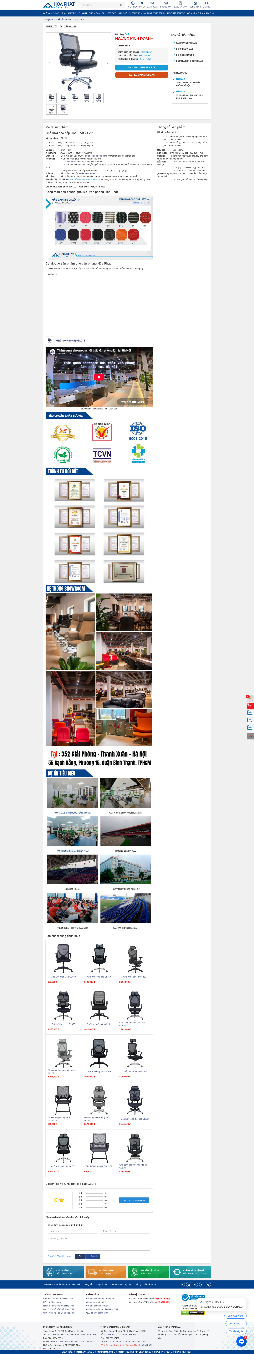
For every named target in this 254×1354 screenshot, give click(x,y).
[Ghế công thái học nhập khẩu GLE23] (63, 1053)
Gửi (80, 1256)
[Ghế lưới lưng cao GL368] (63, 1005)
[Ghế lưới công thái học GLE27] (135, 1100)
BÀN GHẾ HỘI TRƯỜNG (129, 13)
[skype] (208, 1284)
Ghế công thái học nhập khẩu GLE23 (61, 1071)
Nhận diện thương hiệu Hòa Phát (58, 1306)
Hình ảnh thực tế (62, 1284)
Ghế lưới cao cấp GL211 (70, 340)
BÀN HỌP (100, 13)
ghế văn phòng (95, 156)
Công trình (195, 7)
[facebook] (201, 1284)
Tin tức (210, 13)
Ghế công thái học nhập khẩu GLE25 (133, 1166)
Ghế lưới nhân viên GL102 (99, 1024)
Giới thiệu (133, 7)
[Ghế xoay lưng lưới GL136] (99, 1053)
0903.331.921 (144, 1341)
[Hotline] (250, 706)
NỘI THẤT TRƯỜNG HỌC (179, 13)
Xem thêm (198, 13)
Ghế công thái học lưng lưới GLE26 (132, 1024)
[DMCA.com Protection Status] (196, 1312)
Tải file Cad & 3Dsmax (141, 75)
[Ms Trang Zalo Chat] (250, 728)
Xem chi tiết (145, 59)
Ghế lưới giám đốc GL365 (63, 1166)
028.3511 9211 (114, 1334)
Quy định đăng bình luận (59, 1256)
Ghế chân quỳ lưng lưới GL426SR (59, 1119)
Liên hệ (206, 7)
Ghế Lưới (79, 19)
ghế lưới (72, 162)
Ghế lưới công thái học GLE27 (135, 1119)
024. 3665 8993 (88, 1334)
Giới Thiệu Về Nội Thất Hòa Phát (58, 1309)
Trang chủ (48, 19)
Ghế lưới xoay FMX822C (134, 977)
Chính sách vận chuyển (97, 1306)
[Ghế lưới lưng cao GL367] (99, 958)
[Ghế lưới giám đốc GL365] (63, 1148)
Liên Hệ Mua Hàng (52, 1302)
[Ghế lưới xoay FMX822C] (135, 958)
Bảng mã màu (180, 7)
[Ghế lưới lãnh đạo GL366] (135, 1053)
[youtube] (195, 1284)
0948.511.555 (57, 1341)
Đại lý (142, 7)
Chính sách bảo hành (96, 1302)
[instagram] (188, 1284)
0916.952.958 (129, 1341)
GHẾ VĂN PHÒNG (51, 13)
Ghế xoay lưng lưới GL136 (99, 1071)
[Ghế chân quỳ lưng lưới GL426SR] (63, 1100)
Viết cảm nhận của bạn (134, 1200)
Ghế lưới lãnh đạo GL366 (135, 1071)
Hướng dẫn (165, 7)
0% (106, 1193)
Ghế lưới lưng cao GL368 (63, 1024)
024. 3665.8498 (163, 1299)
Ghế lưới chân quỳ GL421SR (99, 1166)
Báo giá (139, 1284)
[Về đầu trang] (250, 736)
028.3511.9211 (163, 1302)
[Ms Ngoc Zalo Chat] (250, 713)
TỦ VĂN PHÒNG (86, 13)
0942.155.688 (87, 1341)
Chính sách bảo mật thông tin (100, 1299)
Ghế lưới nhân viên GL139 (63, 977)
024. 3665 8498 (55, 1334)
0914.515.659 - (115, 1341)
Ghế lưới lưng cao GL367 (99, 977)
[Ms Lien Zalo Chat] (250, 721)
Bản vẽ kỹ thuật (151, 1284)
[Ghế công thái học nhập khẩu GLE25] (135, 1148)
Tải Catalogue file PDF (142, 67)
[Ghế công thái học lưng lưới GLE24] (99, 1100)
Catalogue (152, 7)
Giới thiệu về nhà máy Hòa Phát (58, 1299)
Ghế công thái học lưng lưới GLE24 (97, 1119)
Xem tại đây (146, 52)
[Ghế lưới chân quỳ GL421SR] (99, 1148)
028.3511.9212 (130, 1334)
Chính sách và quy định (121, 1284)
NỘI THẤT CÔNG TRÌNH (154, 13)
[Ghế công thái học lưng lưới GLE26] (135, 1005)
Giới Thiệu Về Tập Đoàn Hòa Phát (59, 1313)
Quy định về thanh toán (97, 1313)
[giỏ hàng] (250, 698)
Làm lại (93, 1256)
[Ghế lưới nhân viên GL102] (99, 1005)
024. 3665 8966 (72, 1334)
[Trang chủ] (60, 5)
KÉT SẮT (111, 13)
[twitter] (182, 1284)
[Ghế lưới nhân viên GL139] (63, 958)
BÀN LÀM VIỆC (69, 13)
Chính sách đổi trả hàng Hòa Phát (102, 1309)
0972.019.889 (71, 1341)
